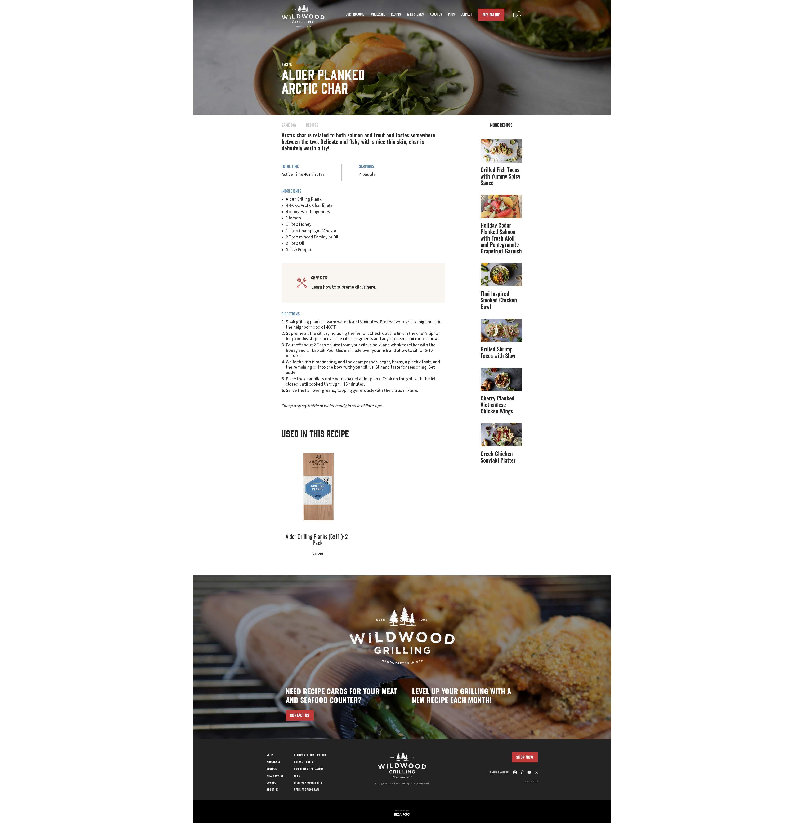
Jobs (297, 776)
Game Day (289, 125)
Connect (466, 14)
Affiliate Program (306, 790)
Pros (451, 14)
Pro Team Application (309, 769)
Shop (270, 755)
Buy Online (491, 14)
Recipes (396, 14)
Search (518, 14)
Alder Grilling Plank (304, 199)
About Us (436, 14)
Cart (511, 14)
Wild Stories (415, 14)
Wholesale (378, 14)
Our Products (355, 14)
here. (371, 287)
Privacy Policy (304, 762)
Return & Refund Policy (310, 755)
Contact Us (299, 715)
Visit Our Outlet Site (308, 783)
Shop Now (524, 757)
